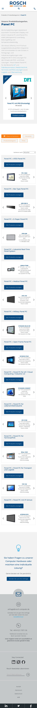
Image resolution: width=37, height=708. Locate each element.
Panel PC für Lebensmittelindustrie (13, 405)
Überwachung (16, 72)
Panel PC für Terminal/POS (13, 437)
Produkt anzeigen (18, 115)
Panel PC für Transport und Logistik (18, 469)
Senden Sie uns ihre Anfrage (18, 579)
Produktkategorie (10, 141)
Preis (23, 141)
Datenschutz (18, 694)
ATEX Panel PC (19, 159)
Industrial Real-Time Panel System (17, 250)
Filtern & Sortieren (12, 136)
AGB (18, 697)
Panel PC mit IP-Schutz (22, 500)
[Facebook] (23, 662)
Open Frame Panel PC (22, 342)
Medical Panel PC (20, 281)
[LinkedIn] (13, 662)
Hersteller (28, 136)
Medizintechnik (21, 67)
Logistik (4, 72)
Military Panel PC (20, 312)
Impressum (18, 690)
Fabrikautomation (8, 67)
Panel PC (23, 15)
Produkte (4, 15)
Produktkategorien (13, 15)
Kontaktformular (18, 617)
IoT (14, 65)
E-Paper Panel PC (20, 219)
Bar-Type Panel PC (20, 189)
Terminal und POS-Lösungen (12, 70)
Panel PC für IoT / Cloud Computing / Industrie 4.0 (18, 373)
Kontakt (18, 686)
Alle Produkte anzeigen (14, 165)
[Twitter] (18, 662)
